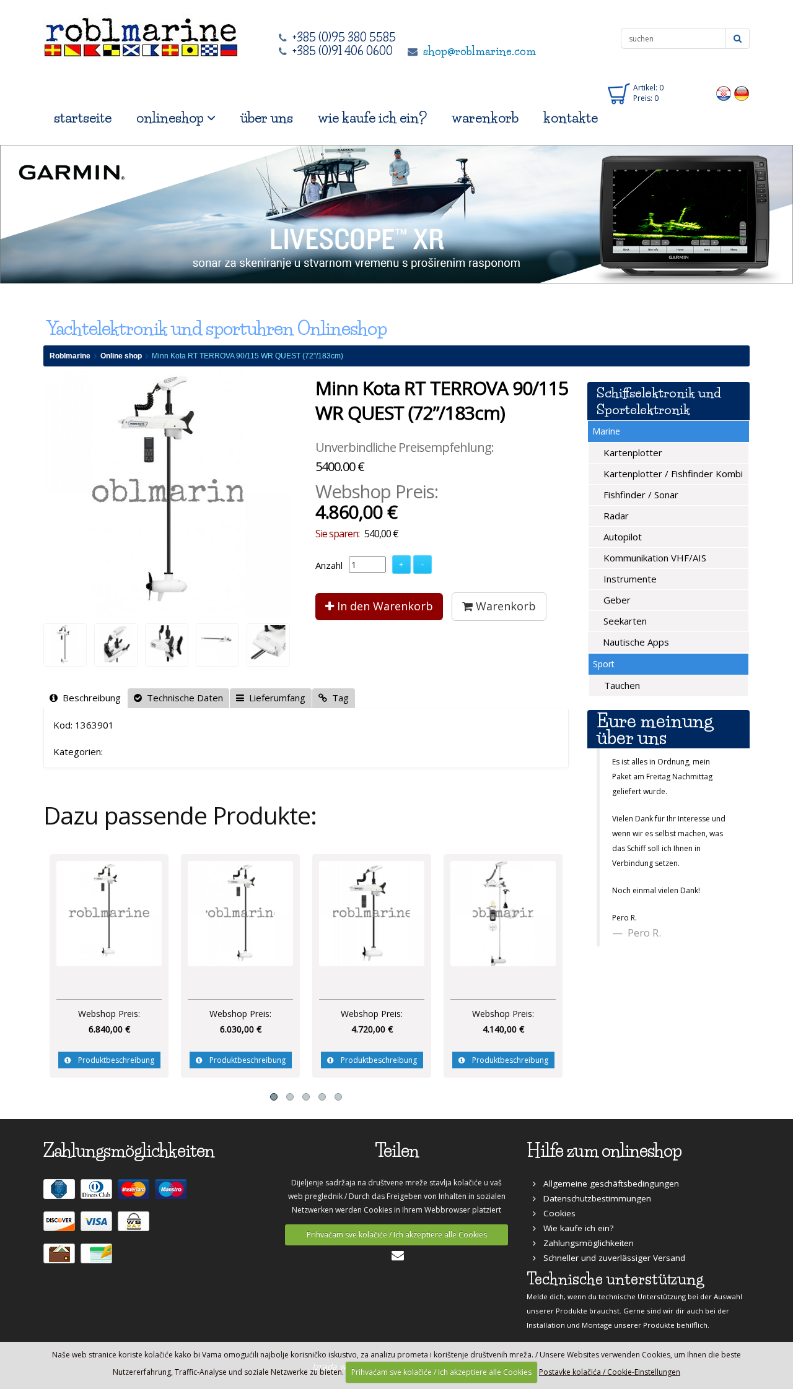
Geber (616, 600)
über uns (266, 118)
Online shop (121, 356)
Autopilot (621, 536)
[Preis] (109, 912)
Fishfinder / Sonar (639, 494)
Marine (606, 431)
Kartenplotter (631, 452)
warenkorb (485, 118)
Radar (615, 515)
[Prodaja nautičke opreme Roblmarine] (141, 34)
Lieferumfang (274, 697)
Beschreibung (89, 697)
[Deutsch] (742, 93)
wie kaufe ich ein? (372, 118)
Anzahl (329, 565)
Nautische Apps (634, 642)
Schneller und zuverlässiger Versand (610, 1257)
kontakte (570, 118)
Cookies (556, 1213)
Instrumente (629, 579)
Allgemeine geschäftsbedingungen (607, 1183)
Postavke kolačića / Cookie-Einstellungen (609, 1372)
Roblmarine (70, 356)
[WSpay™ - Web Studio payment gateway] (135, 1226)
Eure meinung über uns (655, 729)
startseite (83, 118)
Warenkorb (504, 606)
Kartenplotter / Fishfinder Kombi (672, 473)
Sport (604, 664)
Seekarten (624, 621)
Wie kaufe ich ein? (574, 1228)
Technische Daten (182, 697)
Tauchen (621, 685)
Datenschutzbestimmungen (593, 1198)
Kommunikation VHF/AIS (653, 558)
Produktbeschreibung (112, 1060)
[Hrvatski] (724, 93)
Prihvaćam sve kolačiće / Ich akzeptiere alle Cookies (397, 1234)
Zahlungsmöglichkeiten (585, 1242)
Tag (338, 697)
